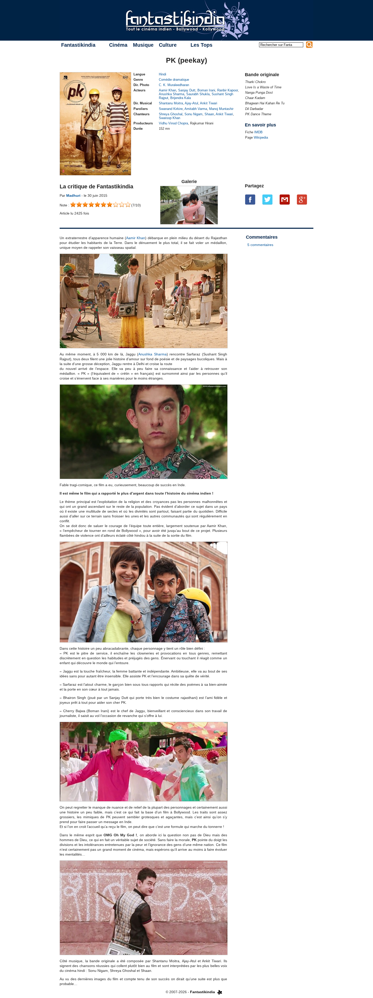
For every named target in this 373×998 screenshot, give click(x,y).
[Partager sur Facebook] (250, 199)
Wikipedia (261, 137)
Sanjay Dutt (186, 90)
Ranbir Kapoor (227, 90)
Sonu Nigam (193, 114)
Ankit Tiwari (208, 103)
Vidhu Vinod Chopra (173, 123)
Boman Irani (206, 90)
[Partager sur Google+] (302, 199)
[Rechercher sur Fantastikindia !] (309, 44)
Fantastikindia (78, 45)
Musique (143, 45)
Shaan (209, 114)
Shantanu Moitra (171, 103)
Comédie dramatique (174, 79)
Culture (168, 45)
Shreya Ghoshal (170, 114)
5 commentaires (260, 245)
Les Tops (201, 45)
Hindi (162, 74)
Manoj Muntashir (221, 109)
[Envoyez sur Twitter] (267, 199)
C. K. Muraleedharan (174, 85)
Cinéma (118, 45)
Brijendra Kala (180, 98)
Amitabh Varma (195, 109)
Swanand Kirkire (171, 109)
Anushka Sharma (171, 94)
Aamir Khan (167, 90)
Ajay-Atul (191, 103)
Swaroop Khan (169, 118)
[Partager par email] (284, 199)
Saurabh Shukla (198, 94)
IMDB (258, 132)
